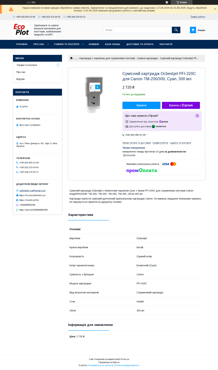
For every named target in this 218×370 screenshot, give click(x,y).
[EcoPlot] (21, 35)
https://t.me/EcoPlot (29, 200)
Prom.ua (125, 359)
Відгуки (20, 79)
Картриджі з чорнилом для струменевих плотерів (107, 58)
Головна (21, 44)
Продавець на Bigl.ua (109, 362)
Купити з (175, 105)
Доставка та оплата (139, 44)
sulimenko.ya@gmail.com (32, 190)
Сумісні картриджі (147, 58)
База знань (112, 44)
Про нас (39, 44)
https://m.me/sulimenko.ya (32, 195)
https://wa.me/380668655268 (33, 210)
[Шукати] (176, 30)
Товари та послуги (66, 44)
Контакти (166, 44)
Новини (94, 44)
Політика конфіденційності (126, 365)
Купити (141, 105)
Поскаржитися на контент (100, 365)
